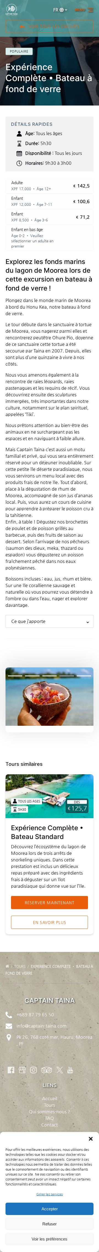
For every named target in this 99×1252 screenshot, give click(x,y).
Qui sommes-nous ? (49, 1111)
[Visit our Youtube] (70, 1070)
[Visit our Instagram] (33, 1070)
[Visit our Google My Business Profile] (22, 1070)
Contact (49, 1124)
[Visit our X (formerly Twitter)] (59, 1070)
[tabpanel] (50, 696)
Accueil (49, 1098)
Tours (20, 966)
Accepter (50, 1209)
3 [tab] (49, 675)
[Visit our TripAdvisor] (46, 1070)
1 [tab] (15, 675)
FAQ (49, 1118)
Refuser (49, 1224)
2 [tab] (32, 675)
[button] (91, 1139)
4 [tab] (66, 675)
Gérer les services (49, 1194)
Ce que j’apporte (28, 621)
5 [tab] (84, 675)
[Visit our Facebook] (11, 1070)
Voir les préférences (49, 1239)
